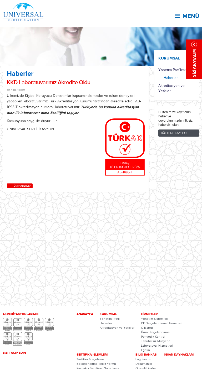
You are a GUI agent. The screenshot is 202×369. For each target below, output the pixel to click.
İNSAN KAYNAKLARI (179, 354)
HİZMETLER (149, 314)
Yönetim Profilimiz (172, 70)
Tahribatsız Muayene (155, 341)
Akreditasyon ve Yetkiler (171, 88)
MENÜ (191, 16)
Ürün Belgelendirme (155, 332)
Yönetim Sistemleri (154, 319)
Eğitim (145, 350)
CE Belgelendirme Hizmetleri (161, 323)
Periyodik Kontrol (153, 336)
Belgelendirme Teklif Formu (96, 364)
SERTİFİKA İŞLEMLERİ (92, 354)
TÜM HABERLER (21, 185)
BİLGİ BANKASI (146, 354)
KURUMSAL (169, 58)
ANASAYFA (85, 314)
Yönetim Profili (110, 319)
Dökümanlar (143, 364)
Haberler (171, 78)
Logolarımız (143, 359)
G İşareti (147, 328)
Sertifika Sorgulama (90, 359)
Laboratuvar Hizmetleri (157, 345)
